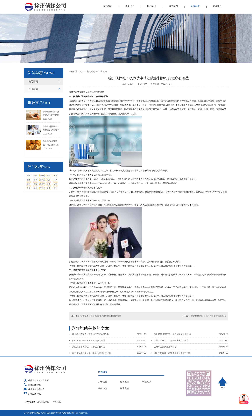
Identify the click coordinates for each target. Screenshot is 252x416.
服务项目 (151, 6)
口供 (28, 188)
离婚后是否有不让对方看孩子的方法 (88, 347)
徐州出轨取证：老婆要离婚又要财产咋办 (172, 353)
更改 (48, 180)
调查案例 (173, 6)
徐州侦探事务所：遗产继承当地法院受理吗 (91, 353)
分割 (35, 175)
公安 (48, 188)
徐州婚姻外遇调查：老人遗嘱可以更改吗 (172, 334)
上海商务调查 (43, 402)
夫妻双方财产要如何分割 (165, 347)
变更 (42, 180)
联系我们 (217, 6)
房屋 (28, 175)
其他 (35, 188)
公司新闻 (33, 81)
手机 (42, 188)
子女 (35, 184)
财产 (55, 180)
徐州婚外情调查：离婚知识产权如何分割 (90, 334)
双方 (42, 184)
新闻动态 (195, 6)
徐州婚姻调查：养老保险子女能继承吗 (208, 316)
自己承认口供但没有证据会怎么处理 (88, 340)
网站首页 (107, 6)
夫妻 (55, 175)
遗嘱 (35, 180)
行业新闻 (33, 89)
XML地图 (57, 402)
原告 (55, 188)
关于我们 (129, 6)
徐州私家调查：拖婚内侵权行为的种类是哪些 (100, 316)
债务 (28, 180)
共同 (48, 175)
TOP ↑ (223, 383)
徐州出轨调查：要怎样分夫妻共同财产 (171, 340)
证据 (55, 184)
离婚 (42, 175)
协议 (48, 184)
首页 (81, 71)
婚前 (28, 184)
